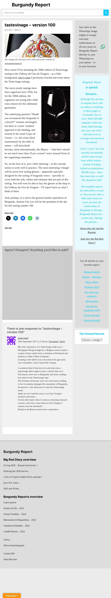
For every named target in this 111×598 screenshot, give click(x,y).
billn (18, 30)
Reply (62, 341)
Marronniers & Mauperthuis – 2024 (19, 520)
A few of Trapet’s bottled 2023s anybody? (22, 477)
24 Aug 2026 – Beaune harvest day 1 (20, 465)
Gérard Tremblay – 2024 (14, 514)
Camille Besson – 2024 (14, 531)
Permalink (53, 341)
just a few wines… (12, 483)
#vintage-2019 (91, 287)
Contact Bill (8, 553)
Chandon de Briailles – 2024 (16, 525)
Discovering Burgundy (13, 545)
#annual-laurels (92, 271)
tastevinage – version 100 (30, 24)
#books (86, 276)
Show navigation (6, 4)
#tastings (96, 276)
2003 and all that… (12, 488)
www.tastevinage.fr (13, 63)
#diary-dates (91, 282)
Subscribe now (10, 559)
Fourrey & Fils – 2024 (13, 508)
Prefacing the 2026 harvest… (16, 471)
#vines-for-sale (92, 315)
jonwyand (23, 338)
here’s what (24, 77)
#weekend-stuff (92, 320)
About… (7, 539)
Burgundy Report (31, 5)
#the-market (92, 301)
